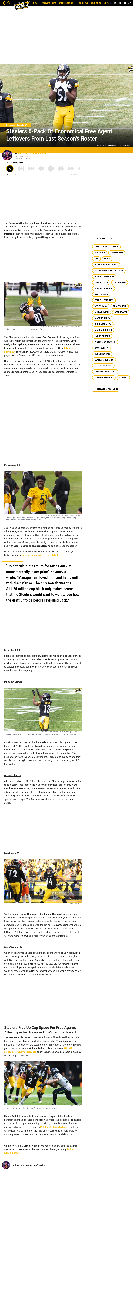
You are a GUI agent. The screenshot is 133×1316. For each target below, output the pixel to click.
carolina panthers (105, 371)
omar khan (117, 252)
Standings (96, 3)
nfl (96, 258)
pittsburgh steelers (106, 264)
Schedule (83, 3)
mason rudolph (103, 330)
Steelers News (49, 3)
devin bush (120, 282)
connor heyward (104, 377)
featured (100, 252)
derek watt (121, 312)
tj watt (123, 377)
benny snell (119, 306)
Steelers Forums (67, 3)
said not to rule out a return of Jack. (40, 555)
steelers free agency (106, 247)
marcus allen (102, 318)
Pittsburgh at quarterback (53, 1127)
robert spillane (103, 288)
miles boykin (102, 312)
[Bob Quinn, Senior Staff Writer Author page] (7, 155)
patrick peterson (104, 276)
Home (35, 3)
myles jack (101, 306)
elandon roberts (104, 360)
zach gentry (101, 348)
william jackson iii (105, 342)
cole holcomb (102, 354)
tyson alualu (102, 336)
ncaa (107, 258)
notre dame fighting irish (109, 270)
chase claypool (103, 366)
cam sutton (101, 282)
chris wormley (103, 324)
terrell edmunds (104, 300)
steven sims (101, 294)
